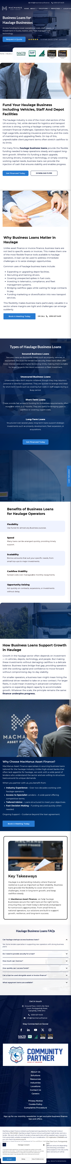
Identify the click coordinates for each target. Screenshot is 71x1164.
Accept (9, 1159)
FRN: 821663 (13, 1133)
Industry (9, 54)
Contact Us (35, 1090)
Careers (35, 1093)
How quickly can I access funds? (16, 968)
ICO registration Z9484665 (55, 1137)
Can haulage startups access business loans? (21, 940)
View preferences (38, 1159)
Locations (35, 1086)
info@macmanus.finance (37, 1018)
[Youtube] (35, 1030)
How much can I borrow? (13, 961)
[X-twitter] (43, 1030)
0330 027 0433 (37, 1015)
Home (2, 54)
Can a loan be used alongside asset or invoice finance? (25, 975)
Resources (35, 1079)
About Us (35, 1072)
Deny (23, 1159)
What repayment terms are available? (18, 983)
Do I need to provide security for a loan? (19, 954)
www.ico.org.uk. (20, 1139)
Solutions (35, 1075)
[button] (44, 1145)
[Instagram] (50, 1030)
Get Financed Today (15, 173)
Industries (35, 1083)
